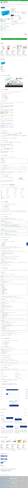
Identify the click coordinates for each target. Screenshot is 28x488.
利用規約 (6, 485)
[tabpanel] (5, 13)
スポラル (2, 444)
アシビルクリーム (13, 50)
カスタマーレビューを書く (14, 405)
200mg (12, 15)
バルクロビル (23, 50)
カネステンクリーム (8, 444)
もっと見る (25, 412)
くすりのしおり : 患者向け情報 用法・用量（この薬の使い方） (8, 253)
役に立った (18, 419)
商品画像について (2, 7)
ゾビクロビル (7, 50)
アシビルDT (2, 50)
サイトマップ (21, 485)
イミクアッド (18, 444)
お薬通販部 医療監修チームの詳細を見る (6, 470)
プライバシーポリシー (10, 485)
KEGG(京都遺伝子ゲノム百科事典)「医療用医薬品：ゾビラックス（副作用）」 (10, 296)
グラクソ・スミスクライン (3, 466)
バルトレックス (18, 50)
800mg (18, 15)
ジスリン (23, 444)
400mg (15, 15)
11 (19, 53)
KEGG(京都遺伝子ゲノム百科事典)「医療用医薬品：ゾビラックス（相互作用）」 (10, 384)
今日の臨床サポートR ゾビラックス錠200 (7, 214)
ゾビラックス (2, 66)
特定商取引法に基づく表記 (16, 485)
